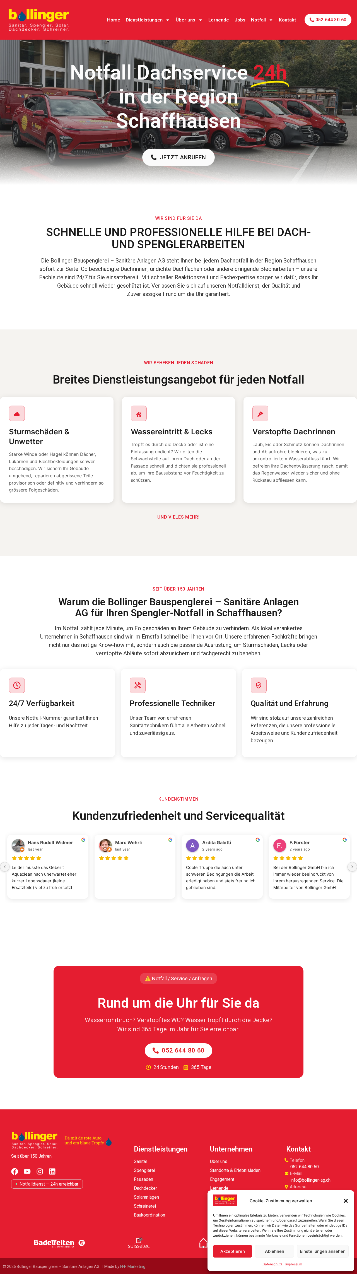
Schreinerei (145, 1206)
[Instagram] (39, 1171)
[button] (346, 1201)
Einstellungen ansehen (323, 1251)
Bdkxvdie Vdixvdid (135, 842)
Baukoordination (149, 1215)
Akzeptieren (232, 1251)
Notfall (258, 20)
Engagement (222, 1179)
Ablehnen (274, 1251)
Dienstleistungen (144, 20)
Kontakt (287, 20)
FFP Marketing (133, 1266)
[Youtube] (27, 1171)
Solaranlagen (146, 1197)
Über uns (185, 20)
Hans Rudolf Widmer (224, 842)
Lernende (218, 20)
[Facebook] (14, 1171)
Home (113, 20)
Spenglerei (144, 1170)
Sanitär (140, 1161)
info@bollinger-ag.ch (310, 1180)
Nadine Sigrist (43, 842)
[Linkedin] (52, 1171)
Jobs (240, 20)
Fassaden (143, 1179)
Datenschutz (272, 1264)
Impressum (293, 1264)
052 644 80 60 (304, 1166)
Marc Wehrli (303, 842)
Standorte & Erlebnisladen (235, 1170)
